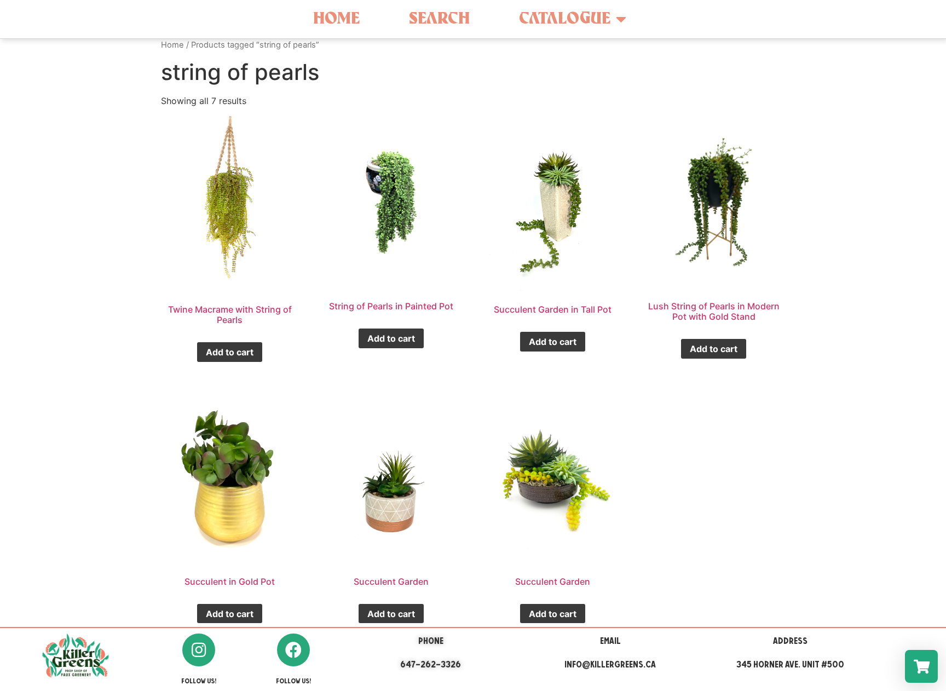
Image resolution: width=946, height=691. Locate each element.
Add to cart (229, 352)
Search (439, 19)
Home (336, 19)
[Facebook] (293, 650)
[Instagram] (198, 650)
